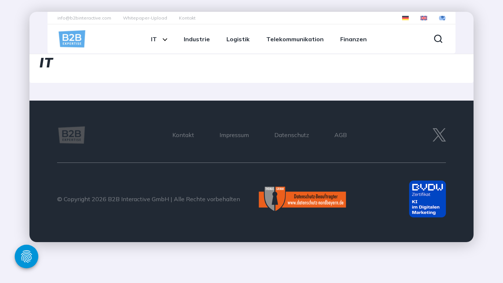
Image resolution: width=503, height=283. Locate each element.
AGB (340, 135)
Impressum (234, 135)
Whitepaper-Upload (145, 18)
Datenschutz (291, 135)
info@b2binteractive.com (84, 18)
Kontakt (187, 18)
